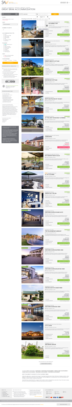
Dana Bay (4, 107)
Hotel (5, 34)
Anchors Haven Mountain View (55, 269)
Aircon (5, 45)
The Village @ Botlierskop (53, 231)
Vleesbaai (13, 114)
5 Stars (15, 60)
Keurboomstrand (5, 110)
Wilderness (4, 115)
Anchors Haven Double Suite (54, 212)
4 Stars (10, 60)
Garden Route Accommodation (28, 372)
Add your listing (63, 404)
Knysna (3, 111)
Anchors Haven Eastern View (54, 250)
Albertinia (4, 105)
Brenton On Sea (10, 106)
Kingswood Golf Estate (13, 110)
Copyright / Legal (5, 394)
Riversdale (13, 112)
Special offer (8, 56)
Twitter (57, 391)
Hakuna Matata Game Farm (53, 288)
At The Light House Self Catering (55, 118)
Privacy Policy (4, 393)
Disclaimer (4, 392)
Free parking (6, 48)
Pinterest (58, 393)
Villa (5, 38)
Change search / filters (46, 363)
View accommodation (63, 34)
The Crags (14, 113)
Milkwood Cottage (51, 80)
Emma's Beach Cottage (52, 61)
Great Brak (47, 40)
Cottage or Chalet (7, 39)
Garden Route (22, 7)
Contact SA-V (4, 391)
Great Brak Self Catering (6, 98)
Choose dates (5, 20)
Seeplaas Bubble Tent (51, 23)
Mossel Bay (28, 7)
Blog (65, 391)
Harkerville (4, 109)
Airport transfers (7, 46)
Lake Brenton (7, 111)
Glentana (14, 107)
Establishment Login (6, 396)
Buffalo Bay (15, 106)
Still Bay (8, 113)
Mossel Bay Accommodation (41, 372)
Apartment (6, 40)
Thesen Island (4, 114)
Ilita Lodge (48, 325)
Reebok (5, 112)
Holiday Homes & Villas (7, 101)
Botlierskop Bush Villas (52, 155)
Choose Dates (45, 29)
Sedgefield (4, 113)
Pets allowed (6, 50)
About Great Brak (5, 119)
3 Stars (5, 60)
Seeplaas (47, 42)
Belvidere (11, 105)
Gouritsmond (13, 108)
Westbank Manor (50, 344)
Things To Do (4, 120)
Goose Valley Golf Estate (6, 108)
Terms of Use (4, 395)
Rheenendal (9, 112)
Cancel (40, 29)
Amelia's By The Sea (51, 193)
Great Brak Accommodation (54, 372)
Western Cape (17, 7)
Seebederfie (48, 137)
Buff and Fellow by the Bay (53, 99)
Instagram (50, 393)
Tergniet (11, 113)
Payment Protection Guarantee (12, 85)
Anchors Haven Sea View (52, 306)
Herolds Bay (12, 109)
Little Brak (11, 111)
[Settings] (65, 2)
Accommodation (10, 7)
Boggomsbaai (4, 106)
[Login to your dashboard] (63, 2)
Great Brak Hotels (5, 95)
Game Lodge (6, 36)
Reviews (3, 121)
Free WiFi (6, 49)
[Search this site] (61, 2)
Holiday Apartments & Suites (8, 99)
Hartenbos (8, 109)
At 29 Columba (49, 174)
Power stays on (9, 44)
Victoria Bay (9, 114)
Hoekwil (16, 109)
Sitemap (41, 404)
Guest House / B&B (7, 35)
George (10, 107)
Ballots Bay (8, 105)
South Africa (4, 7)
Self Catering (6, 37)
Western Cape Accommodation (61, 370)
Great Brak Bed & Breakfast (7, 97)
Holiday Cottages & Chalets (8, 100)
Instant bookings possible (8, 55)
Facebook (50, 391)
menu (67, 2)
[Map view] (17, 14)
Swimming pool (7, 51)
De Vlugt (7, 107)
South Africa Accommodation (47, 370)
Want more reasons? (38, 396)
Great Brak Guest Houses (6, 96)
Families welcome (7, 47)
